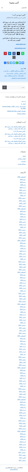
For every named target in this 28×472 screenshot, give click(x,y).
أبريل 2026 (23, 187)
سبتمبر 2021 (22, 333)
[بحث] (4, 87)
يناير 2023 (23, 291)
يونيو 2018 (23, 436)
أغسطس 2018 (21, 431)
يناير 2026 (23, 195)
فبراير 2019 (22, 415)
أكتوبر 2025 (22, 203)
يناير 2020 (23, 386)
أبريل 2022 (23, 314)
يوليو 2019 (23, 402)
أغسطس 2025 (21, 208)
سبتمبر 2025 (22, 206)
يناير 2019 (23, 418)
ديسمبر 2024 (22, 230)
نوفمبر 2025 (22, 201)
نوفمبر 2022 (22, 296)
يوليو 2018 (23, 434)
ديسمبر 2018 (22, 420)
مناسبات (23, 161)
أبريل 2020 (23, 378)
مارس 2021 (22, 349)
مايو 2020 (23, 375)
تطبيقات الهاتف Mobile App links (16, 111)
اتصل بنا (23, 104)
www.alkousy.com (20, 48)
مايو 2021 (23, 344)
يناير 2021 (23, 354)
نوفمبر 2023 (22, 264)
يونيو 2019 (23, 405)
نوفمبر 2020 (22, 359)
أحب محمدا (14, 3)
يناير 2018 (23, 450)
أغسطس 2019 (21, 399)
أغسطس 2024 (21, 240)
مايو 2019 (23, 407)
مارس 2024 (22, 254)
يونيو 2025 (23, 214)
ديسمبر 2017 (22, 452)
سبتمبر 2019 (22, 397)
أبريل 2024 (23, 251)
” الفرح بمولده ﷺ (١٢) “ (19, 131)
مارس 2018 (22, 444)
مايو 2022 (23, 312)
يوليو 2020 (23, 370)
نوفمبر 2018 (22, 423)
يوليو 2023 (23, 275)
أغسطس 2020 (21, 367)
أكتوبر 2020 (22, 362)
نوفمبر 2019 (22, 391)
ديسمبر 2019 (22, 389)
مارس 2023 (22, 285)
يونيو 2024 (23, 246)
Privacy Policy (21, 113)
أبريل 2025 (23, 219)
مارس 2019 (22, 412)
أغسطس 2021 (21, 336)
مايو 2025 (23, 216)
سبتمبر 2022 (22, 301)
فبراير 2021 (22, 352)
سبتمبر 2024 (22, 238)
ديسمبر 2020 (22, 357)
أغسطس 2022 (21, 304)
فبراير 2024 (22, 256)
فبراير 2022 (22, 320)
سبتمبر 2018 (22, 428)
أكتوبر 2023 (22, 267)
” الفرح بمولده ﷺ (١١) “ (19, 138)
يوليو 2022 (23, 306)
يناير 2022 (23, 322)
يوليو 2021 (23, 338)
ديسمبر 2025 (22, 198)
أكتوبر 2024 (22, 235)
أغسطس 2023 (21, 272)
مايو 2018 (23, 439)
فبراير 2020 (22, 383)
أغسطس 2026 (21, 177)
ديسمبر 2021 (22, 325)
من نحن (23, 101)
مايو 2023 (23, 280)
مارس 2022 (22, 317)
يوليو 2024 (23, 243)
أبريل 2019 (23, 410)
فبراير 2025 (22, 224)
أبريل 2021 (23, 346)
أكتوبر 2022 (22, 299)
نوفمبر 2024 (22, 232)
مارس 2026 (22, 190)
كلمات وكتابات (22, 159)
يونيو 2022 (23, 309)
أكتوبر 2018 (22, 426)
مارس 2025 (22, 222)
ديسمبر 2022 (22, 293)
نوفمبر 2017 (22, 455)
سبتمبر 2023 (22, 269)
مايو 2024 (23, 248)
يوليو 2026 (23, 179)
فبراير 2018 (22, 447)
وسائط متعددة (22, 164)
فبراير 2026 (22, 193)
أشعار (22, 68)
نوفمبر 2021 (22, 328)
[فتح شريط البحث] (2, 7)
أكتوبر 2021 (22, 330)
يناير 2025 (23, 227)
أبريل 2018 (23, 442)
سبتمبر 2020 (22, 365)
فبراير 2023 (22, 288)
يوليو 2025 (23, 211)
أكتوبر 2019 (22, 394)
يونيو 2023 (23, 277)
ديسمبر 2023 (22, 261)
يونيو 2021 (23, 341)
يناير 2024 (23, 259)
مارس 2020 (22, 381)
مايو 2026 (23, 185)
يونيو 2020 (23, 373)
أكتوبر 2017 (22, 458)
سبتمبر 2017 (22, 460)
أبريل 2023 (23, 283)
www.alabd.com (21, 44)
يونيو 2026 (23, 182)
